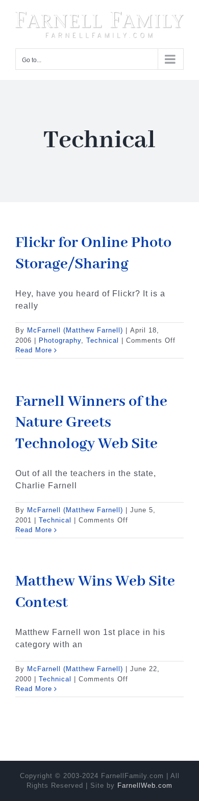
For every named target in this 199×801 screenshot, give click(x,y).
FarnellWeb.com (144, 783)
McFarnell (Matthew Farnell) (75, 328)
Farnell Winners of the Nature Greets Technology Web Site (91, 421)
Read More (33, 348)
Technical (102, 338)
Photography (60, 338)
